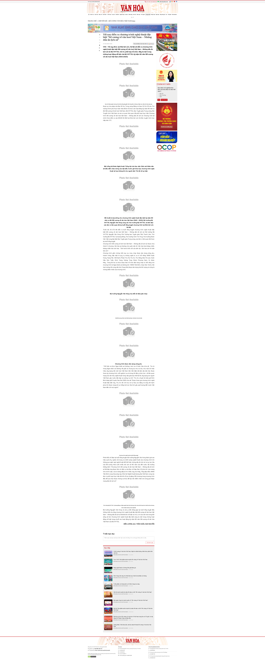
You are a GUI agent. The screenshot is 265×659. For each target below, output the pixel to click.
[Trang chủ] (89, 14)
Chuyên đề (148, 14)
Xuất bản (104, 14)
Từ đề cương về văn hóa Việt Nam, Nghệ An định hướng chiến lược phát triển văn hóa (133, 552)
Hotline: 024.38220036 (151, 1)
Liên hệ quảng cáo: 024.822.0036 (126, 655)
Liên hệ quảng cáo (163, 1)
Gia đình (117, 14)
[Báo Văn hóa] (132, 8)
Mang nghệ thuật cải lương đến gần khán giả (125, 568)
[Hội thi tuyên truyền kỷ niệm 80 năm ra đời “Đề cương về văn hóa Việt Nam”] (108, 594)
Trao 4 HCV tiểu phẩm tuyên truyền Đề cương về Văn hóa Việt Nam (130, 559)
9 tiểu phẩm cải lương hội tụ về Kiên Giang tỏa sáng (127, 584)
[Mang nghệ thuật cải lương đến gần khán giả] (108, 570)
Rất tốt (161, 93)
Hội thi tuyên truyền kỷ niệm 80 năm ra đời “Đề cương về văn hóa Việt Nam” (133, 592)
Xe (166, 14)
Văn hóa (96, 14)
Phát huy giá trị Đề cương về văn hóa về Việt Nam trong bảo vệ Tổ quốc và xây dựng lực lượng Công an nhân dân (133, 617)
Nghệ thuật (122, 14)
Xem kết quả (164, 99)
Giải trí (126, 14)
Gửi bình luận (150, 542)
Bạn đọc (157, 14)
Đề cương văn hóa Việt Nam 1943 (121, 554)
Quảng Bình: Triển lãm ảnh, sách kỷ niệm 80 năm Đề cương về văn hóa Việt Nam (132, 625)
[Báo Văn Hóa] (132, 640)
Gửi (159, 99)
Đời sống (130, 14)
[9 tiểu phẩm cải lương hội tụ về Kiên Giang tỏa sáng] (108, 586)
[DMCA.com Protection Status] (92, 656)
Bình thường (163, 95)
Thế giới (169, 14)
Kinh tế (134, 14)
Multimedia (174, 14)
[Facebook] (99, 34)
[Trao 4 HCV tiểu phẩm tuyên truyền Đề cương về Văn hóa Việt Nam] (108, 562)
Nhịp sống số (162, 14)
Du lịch (113, 14)
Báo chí (100, 14)
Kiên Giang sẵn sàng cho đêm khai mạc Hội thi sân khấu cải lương (130, 576)
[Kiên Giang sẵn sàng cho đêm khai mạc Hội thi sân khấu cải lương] (108, 578)
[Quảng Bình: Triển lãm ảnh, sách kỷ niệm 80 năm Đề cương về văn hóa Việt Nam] (108, 627)
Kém (161, 96)
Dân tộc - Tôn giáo (141, 14)
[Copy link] (99, 42)
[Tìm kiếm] (131, 17)
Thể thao (109, 14)
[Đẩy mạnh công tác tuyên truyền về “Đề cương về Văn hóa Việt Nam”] (108, 602)
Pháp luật (153, 14)
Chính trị (92, 14)
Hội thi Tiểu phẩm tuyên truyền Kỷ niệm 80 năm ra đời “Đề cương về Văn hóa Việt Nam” (133, 609)
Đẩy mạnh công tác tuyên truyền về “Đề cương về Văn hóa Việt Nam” (131, 600)
